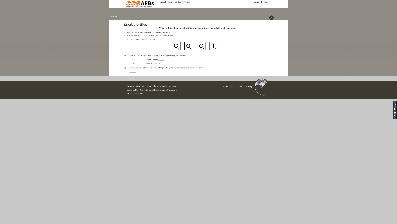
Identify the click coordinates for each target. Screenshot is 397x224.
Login (256, 2)
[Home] (140, 4)
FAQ (170, 2)
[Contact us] (395, 117)
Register (264, 2)
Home (114, 16)
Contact (178, 2)
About (163, 2)
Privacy (187, 2)
